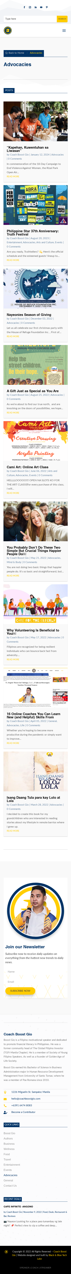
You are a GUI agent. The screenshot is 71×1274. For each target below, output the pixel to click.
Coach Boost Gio (19, 155)
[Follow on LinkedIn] (35, 7)
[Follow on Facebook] (24, 7)
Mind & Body (14, 562)
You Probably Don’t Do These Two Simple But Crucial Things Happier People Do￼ (34, 551)
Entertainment (14, 242)
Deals (51, 1212)
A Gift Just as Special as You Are (33, 391)
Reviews (12, 1216)
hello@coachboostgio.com (25, 1099)
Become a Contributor (23, 1112)
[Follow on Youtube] (41, 7)
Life (22, 725)
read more (13, 177)
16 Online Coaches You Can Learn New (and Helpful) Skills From (33, 716)
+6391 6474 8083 (21, 1105)
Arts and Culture (45, 242)
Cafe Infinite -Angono (18, 1207)
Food (45, 1212)
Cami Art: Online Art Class (27, 467)
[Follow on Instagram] (30, 7)
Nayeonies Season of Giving (29, 315)
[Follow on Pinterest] (47, 7)
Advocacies (57, 155)
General (52, 721)
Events (58, 242)
